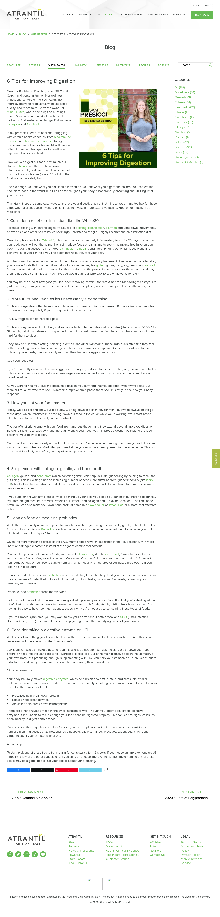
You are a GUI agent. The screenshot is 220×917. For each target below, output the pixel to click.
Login (195, 5)
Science (67, 15)
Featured (14, 66)
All (176, 87)
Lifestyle (101, 66)
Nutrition (123, 66)
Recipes (144, 66)
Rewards (74, 854)
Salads (179, 142)
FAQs (109, 842)
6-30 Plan (179, 15)
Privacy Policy (190, 854)
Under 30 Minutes (187, 162)
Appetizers (182, 92)
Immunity (80, 66)
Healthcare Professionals (122, 854)
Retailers (155, 850)
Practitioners (158, 15)
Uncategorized (185, 157)
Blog (108, 15)
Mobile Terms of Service (191, 861)
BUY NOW (202, 14)
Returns (155, 846)
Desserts (180, 97)
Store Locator (89, 15)
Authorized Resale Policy (193, 848)
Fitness (34, 66)
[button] (216, 458)
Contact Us (157, 854)
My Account (114, 846)
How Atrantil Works (81, 850)
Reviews (73, 846)
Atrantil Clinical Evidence (122, 850)
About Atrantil (77, 863)
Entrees (180, 102)
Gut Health (56, 66)
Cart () (208, 5)
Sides (178, 152)
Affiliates (155, 842)
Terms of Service (192, 842)
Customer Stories (130, 15)
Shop (71, 842)
